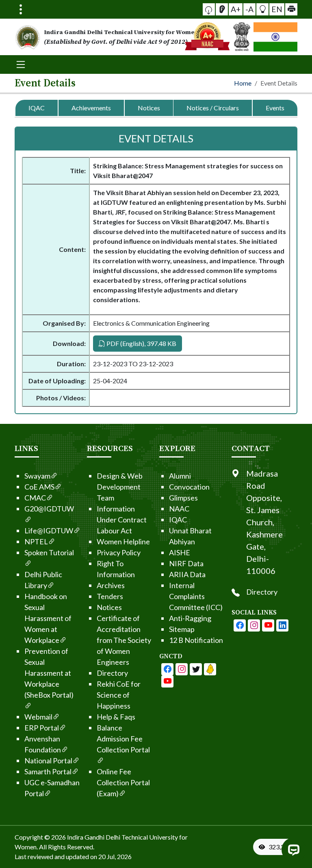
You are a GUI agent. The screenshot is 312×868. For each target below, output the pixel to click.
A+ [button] (235, 9)
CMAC (35, 497)
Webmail (38, 716)
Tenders (110, 596)
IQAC (36, 108)
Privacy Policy (119, 552)
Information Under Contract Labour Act (122, 519)
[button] (209, 9)
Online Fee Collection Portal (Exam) (123, 782)
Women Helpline (123, 541)
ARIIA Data (187, 574)
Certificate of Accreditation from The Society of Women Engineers (124, 640)
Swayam (37, 475)
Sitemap (182, 629)
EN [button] (276, 9)
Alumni (180, 475)
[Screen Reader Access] (222, 9)
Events (275, 108)
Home (242, 83)
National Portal (48, 760)
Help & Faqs (116, 716)
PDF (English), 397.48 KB (140, 343)
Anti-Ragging (190, 618)
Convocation (189, 486)
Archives (111, 585)
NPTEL (36, 541)
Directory (112, 672)
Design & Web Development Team (120, 486)
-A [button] (249, 9)
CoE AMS (39, 486)
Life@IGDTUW (48, 530)
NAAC (179, 508)
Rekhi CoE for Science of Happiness (119, 694)
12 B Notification (196, 640)
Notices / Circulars (212, 108)
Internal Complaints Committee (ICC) (196, 596)
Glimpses (183, 497)
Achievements (91, 108)
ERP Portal (41, 727)
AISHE (179, 552)
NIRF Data (186, 563)
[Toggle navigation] (21, 9)
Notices (149, 108)
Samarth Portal (48, 771)
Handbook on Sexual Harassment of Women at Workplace (48, 618)
